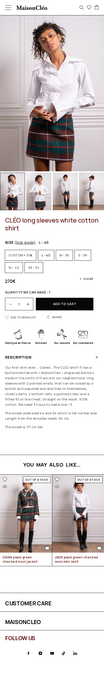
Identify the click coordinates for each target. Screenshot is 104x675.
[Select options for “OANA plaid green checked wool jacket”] (47, 548)
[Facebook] (28, 653)
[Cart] (96, 7)
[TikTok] (63, 653)
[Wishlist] (89, 7)
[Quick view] (5, 486)
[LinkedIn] (75, 653)
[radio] (20, 255)
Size (20, 242)
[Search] (81, 7)
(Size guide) (25, 242)
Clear (88, 279)
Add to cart (64, 304)
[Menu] (8, 7)
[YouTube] (52, 653)
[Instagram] (40, 653)
